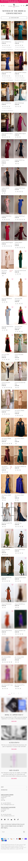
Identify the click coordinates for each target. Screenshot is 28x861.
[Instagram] (9, 820)
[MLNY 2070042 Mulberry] (7, 123)
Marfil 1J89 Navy (18, 524)
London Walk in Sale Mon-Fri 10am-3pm (14, 3)
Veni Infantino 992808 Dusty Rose (19, 412)
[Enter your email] (24, 833)
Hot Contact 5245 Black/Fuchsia (18, 328)
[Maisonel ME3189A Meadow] (7, 539)
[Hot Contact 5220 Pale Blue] (7, 316)
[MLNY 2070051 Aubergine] (20, 62)
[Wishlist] (21, 7)
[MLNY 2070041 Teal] (20, 31)
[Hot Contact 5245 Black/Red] (7, 344)
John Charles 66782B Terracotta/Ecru (19, 658)
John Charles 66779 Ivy (19, 686)
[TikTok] (18, 820)
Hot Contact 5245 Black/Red (5, 356)
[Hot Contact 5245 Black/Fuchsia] (20, 316)
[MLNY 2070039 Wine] (7, 31)
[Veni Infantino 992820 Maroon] (7, 456)
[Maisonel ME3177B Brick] (7, 620)
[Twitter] (5, 820)
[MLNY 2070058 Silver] (7, 92)
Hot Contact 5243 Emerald (20, 271)
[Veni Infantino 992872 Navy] (20, 428)
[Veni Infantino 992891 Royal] (20, 485)
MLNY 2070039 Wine (6, 43)
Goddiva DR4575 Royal (20, 217)
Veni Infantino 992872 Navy (19, 440)
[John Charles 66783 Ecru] (7, 260)
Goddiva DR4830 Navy (19, 161)
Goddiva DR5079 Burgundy (18, 244)
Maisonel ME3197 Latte (6, 578)
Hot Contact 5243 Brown (7, 299)
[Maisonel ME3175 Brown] (20, 539)
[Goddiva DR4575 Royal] (20, 205)
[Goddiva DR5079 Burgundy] (20, 232)
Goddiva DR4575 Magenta (7, 243)
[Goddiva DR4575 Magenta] (7, 232)
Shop (2, 788)
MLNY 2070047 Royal (6, 73)
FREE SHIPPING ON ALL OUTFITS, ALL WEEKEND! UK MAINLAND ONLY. (14, 1)
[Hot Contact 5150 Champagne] (20, 288)
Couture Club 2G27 (6, 411)
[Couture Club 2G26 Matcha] (20, 344)
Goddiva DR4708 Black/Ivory (5, 189)
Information (4, 791)
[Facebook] (2, 820)
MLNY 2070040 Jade (19, 104)
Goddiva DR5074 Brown (20, 189)
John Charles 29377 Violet (7, 686)
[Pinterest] (15, 820)
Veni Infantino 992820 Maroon (5, 468)
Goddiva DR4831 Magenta (20, 135)
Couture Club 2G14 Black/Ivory (6, 384)
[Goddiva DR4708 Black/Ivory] (7, 178)
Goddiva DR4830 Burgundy (5, 161)
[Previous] (15, 93)
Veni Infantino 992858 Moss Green (6, 440)
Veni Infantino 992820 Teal (20, 467)
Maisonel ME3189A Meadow (6, 551)
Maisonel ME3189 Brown (20, 605)
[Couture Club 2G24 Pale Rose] (20, 372)
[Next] (26, 93)
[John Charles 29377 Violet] (7, 674)
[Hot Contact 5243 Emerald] (20, 260)
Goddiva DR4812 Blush (6, 217)
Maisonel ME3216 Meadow (20, 578)
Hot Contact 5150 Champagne (18, 300)
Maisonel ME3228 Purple (20, 631)
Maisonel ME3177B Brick (7, 631)
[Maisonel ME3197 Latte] (7, 567)
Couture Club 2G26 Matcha (19, 356)
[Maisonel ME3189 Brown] (20, 594)
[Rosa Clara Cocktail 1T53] (7, 513)
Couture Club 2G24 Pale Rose (20, 384)
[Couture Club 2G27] (7, 400)
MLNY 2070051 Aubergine (20, 73)
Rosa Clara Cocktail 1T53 (7, 524)
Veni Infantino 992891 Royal (19, 497)
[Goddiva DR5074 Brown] (20, 178)
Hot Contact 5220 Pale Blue (7, 327)
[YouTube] (12, 820)
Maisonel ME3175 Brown (20, 550)
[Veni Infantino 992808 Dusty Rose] (20, 400)
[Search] (4, 7)
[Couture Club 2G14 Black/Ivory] (7, 372)
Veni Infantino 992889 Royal (6, 497)
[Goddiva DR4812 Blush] (7, 205)
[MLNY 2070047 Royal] (7, 62)
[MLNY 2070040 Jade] (20, 92)
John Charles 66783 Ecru (4, 272)
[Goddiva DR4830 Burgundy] (7, 150)
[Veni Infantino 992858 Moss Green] (7, 428)
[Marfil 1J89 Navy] (20, 513)
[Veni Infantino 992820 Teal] (20, 456)
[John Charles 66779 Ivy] (20, 674)
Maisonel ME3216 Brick (6, 605)
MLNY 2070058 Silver (6, 104)
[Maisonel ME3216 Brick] (7, 594)
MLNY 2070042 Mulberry (7, 135)
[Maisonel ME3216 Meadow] (20, 567)
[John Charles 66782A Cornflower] (7, 646)
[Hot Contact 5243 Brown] (7, 288)
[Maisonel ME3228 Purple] (20, 620)
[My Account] (24, 7)
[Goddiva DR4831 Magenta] (20, 123)
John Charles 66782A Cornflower (6, 658)
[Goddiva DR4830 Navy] (20, 150)
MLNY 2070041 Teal (19, 43)
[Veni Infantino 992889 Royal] (7, 485)
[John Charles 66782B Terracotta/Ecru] (20, 646)
